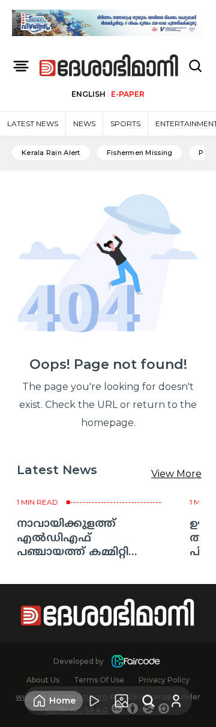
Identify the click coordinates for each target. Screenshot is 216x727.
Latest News (32, 123)
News (84, 123)
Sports (125, 123)
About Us (42, 679)
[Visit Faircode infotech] (136, 661)
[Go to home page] (109, 66)
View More (176, 473)
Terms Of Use (99, 679)
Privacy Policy (164, 679)
